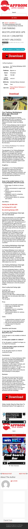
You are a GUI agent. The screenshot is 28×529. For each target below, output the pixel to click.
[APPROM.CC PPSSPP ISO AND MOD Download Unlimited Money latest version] (14, 11)
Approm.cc (15, 525)
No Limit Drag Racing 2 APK (10, 210)
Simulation (12, 23)
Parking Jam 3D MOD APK (9, 204)
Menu (15, 18)
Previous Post (7, 474)
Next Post (22, 474)
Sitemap (20, 525)
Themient (19, 526)
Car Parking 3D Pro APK (9, 207)
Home (6, 23)
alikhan (12, 42)
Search (14, 12)
